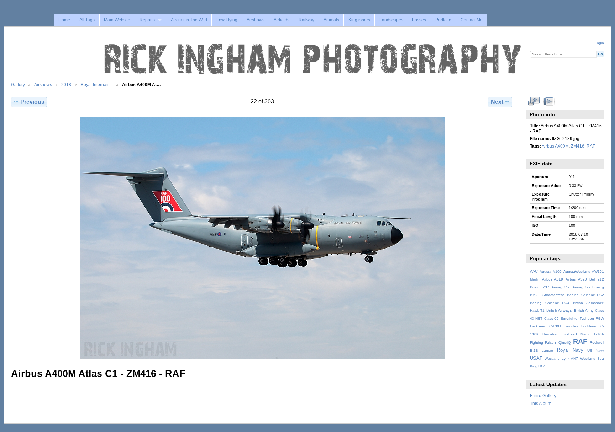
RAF (591, 146)
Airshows (255, 19)
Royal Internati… (96, 84)
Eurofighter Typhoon (577, 318)
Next (497, 102)
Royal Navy (570, 350)
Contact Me (472, 19)
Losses (419, 19)
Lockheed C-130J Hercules (554, 326)
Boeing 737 (539, 287)
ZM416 (577, 146)
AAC (534, 271)
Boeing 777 (581, 287)
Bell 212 (596, 279)
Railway (306, 19)
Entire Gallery (543, 395)
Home (64, 19)
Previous (32, 102)
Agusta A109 (551, 271)
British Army (583, 311)
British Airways (559, 310)
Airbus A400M (555, 146)
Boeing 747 (560, 287)
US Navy (595, 350)
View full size (533, 101)
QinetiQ (564, 343)
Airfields (281, 19)
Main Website (117, 19)
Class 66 (551, 318)
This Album (540, 403)
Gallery (18, 84)
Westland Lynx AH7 (561, 359)
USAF (536, 358)
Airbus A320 (576, 279)
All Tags (87, 19)
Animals (331, 19)
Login (599, 43)
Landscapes (391, 19)
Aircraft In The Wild (189, 19)
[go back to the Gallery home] (313, 59)
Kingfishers (359, 19)
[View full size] (262, 238)
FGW (600, 318)
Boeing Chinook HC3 (549, 303)
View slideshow (549, 101)
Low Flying (226, 19)
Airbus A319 (552, 279)
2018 (66, 84)
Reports (147, 19)
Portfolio (443, 19)
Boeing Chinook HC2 (585, 295)
